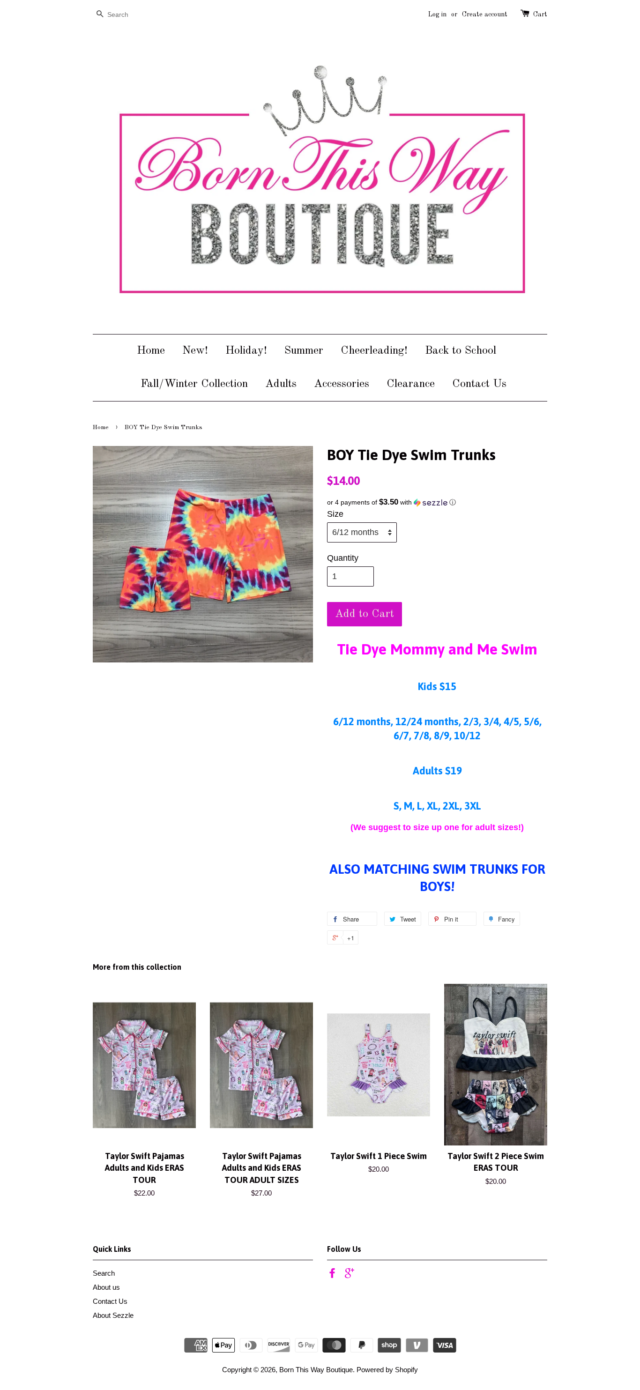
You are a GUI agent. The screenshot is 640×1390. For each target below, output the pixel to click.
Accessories (341, 384)
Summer (303, 351)
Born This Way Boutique (316, 1370)
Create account (484, 14)
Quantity (342, 558)
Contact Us (479, 384)
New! (195, 351)
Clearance (411, 384)
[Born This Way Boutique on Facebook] (332, 1275)
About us (106, 1287)
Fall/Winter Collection (194, 384)
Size (335, 514)
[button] (437, 502)
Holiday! (246, 351)
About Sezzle (113, 1315)
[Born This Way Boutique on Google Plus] (349, 1275)
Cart (540, 14)
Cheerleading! (374, 351)
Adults (281, 384)
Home (151, 351)
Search (104, 1273)
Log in (437, 14)
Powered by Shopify (387, 1370)
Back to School (460, 351)
